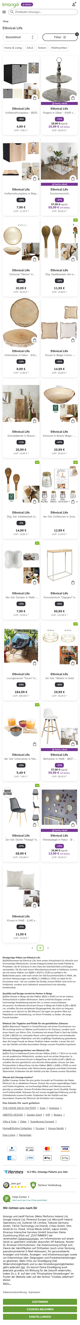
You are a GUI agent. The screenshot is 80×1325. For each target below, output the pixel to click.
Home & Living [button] (13, 48)
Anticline (54, 1108)
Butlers (58, 1115)
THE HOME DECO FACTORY (19, 1108)
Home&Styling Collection (17, 1128)
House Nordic (56, 1128)
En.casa (40, 1128)
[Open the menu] (4, 11)
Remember (25, 1135)
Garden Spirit (34, 1115)
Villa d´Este (9, 1121)
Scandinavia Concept (42, 1121)
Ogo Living (9, 1135)
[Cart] (34, 97)
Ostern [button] (42, 48)
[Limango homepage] (10, 4)
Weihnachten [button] (59, 48)
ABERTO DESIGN (13, 1115)
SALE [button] (30, 48)
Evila (42, 1108)
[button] (20, 37)
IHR (48, 1115)
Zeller (23, 1121)
